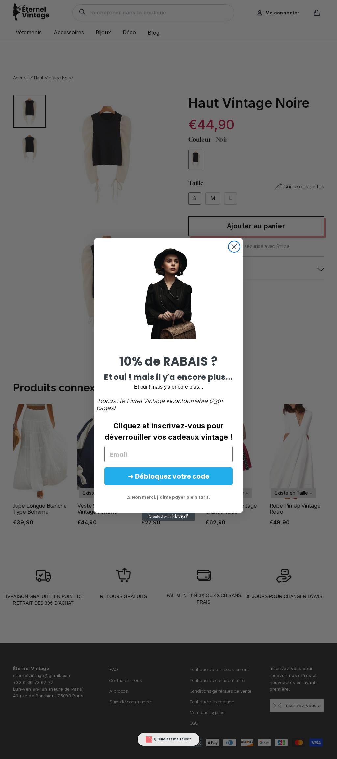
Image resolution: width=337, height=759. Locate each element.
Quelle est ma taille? (172, 739)
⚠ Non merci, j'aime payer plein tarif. (168, 497)
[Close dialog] (234, 246)
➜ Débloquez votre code (168, 476)
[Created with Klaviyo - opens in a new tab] (168, 517)
